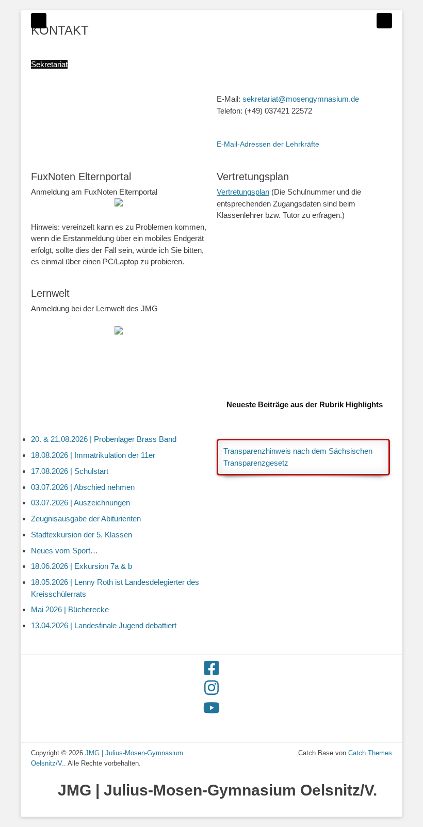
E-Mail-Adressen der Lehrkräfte (268, 144)
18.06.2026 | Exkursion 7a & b (81, 566)
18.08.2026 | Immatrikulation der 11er (93, 455)
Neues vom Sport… (64, 550)
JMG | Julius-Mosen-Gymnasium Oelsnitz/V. (217, 790)
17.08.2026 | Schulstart (69, 471)
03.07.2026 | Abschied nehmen (83, 487)
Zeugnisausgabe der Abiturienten (86, 518)
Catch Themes (370, 753)
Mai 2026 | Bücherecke (70, 609)
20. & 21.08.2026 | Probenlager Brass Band (103, 439)
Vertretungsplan (243, 191)
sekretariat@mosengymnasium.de (300, 98)
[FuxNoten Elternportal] (119, 203)
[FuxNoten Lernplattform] (119, 331)
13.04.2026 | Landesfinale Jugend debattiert (103, 625)
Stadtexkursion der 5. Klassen (81, 534)
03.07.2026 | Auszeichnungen (80, 502)
